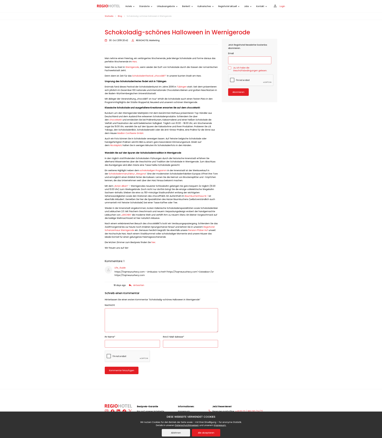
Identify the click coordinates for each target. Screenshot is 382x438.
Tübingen (182, 86)
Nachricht (110, 305)
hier (153, 242)
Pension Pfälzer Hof (198, 230)
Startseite (109, 16)
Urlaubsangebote (166, 6)
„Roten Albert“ (121, 185)
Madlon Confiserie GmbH (130, 133)
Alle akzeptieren (206, 432)
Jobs (246, 6)
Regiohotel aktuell (227, 6)
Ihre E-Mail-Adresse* (173, 336)
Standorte (144, 6)
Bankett (186, 6)
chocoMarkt (115, 119)
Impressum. (220, 425)
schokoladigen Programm (153, 170)
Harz (134, 61)
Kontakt (260, 6)
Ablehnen (176, 432)
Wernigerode (132, 67)
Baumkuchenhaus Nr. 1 (196, 195)
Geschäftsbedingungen (245, 70)
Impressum (184, 411)
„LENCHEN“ (126, 214)
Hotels (128, 6)
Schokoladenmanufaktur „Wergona (127, 173)
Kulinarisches (204, 6)
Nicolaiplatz (116, 145)
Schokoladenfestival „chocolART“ (149, 75)
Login (282, 6)
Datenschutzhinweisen (187, 425)
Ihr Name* (110, 336)
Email (231, 53)
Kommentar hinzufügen (121, 370)
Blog (120, 16)
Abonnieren (238, 92)
